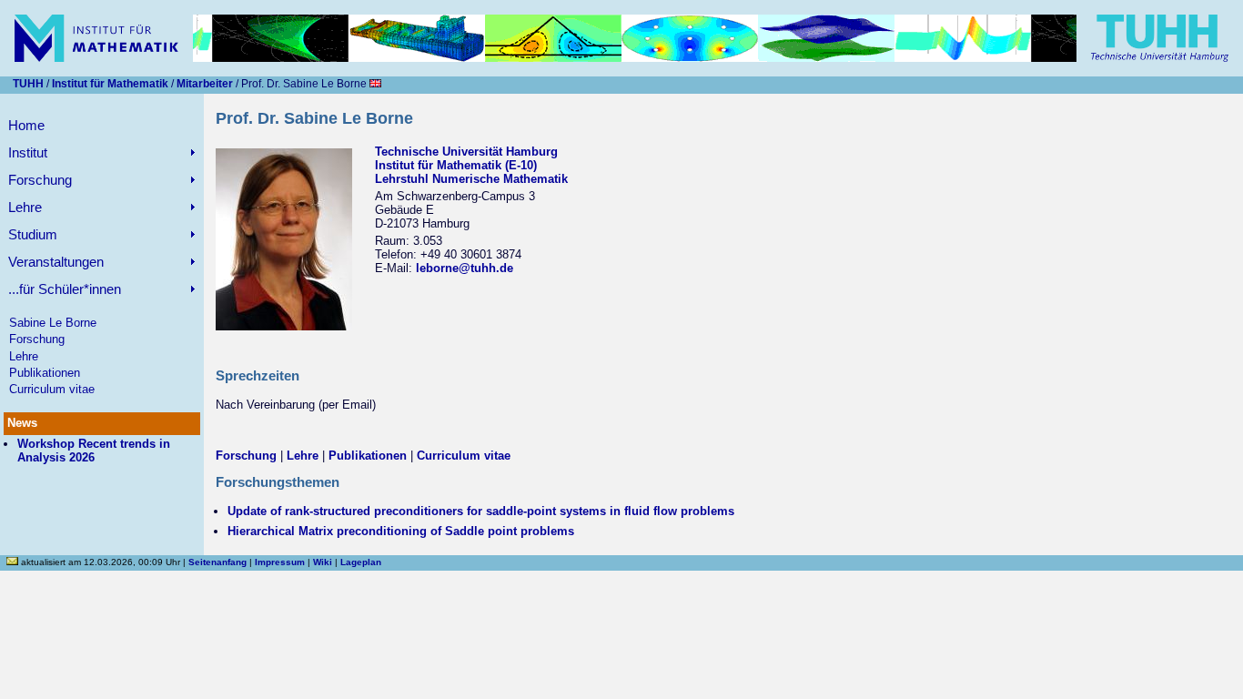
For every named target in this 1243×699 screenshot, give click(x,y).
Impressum (280, 562)
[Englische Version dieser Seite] (375, 83)
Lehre (23, 356)
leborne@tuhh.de (464, 268)
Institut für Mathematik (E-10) (456, 165)
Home (26, 125)
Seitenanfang (217, 562)
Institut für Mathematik (110, 83)
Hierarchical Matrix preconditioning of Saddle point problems (400, 531)
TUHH (28, 83)
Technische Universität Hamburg (466, 151)
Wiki (322, 562)
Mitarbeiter (205, 83)
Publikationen (44, 373)
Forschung (37, 339)
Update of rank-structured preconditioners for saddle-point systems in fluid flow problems (480, 511)
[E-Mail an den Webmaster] (13, 562)
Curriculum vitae (52, 389)
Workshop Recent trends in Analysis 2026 (93, 450)
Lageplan (360, 562)
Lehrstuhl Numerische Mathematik (471, 179)
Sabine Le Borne (52, 322)
